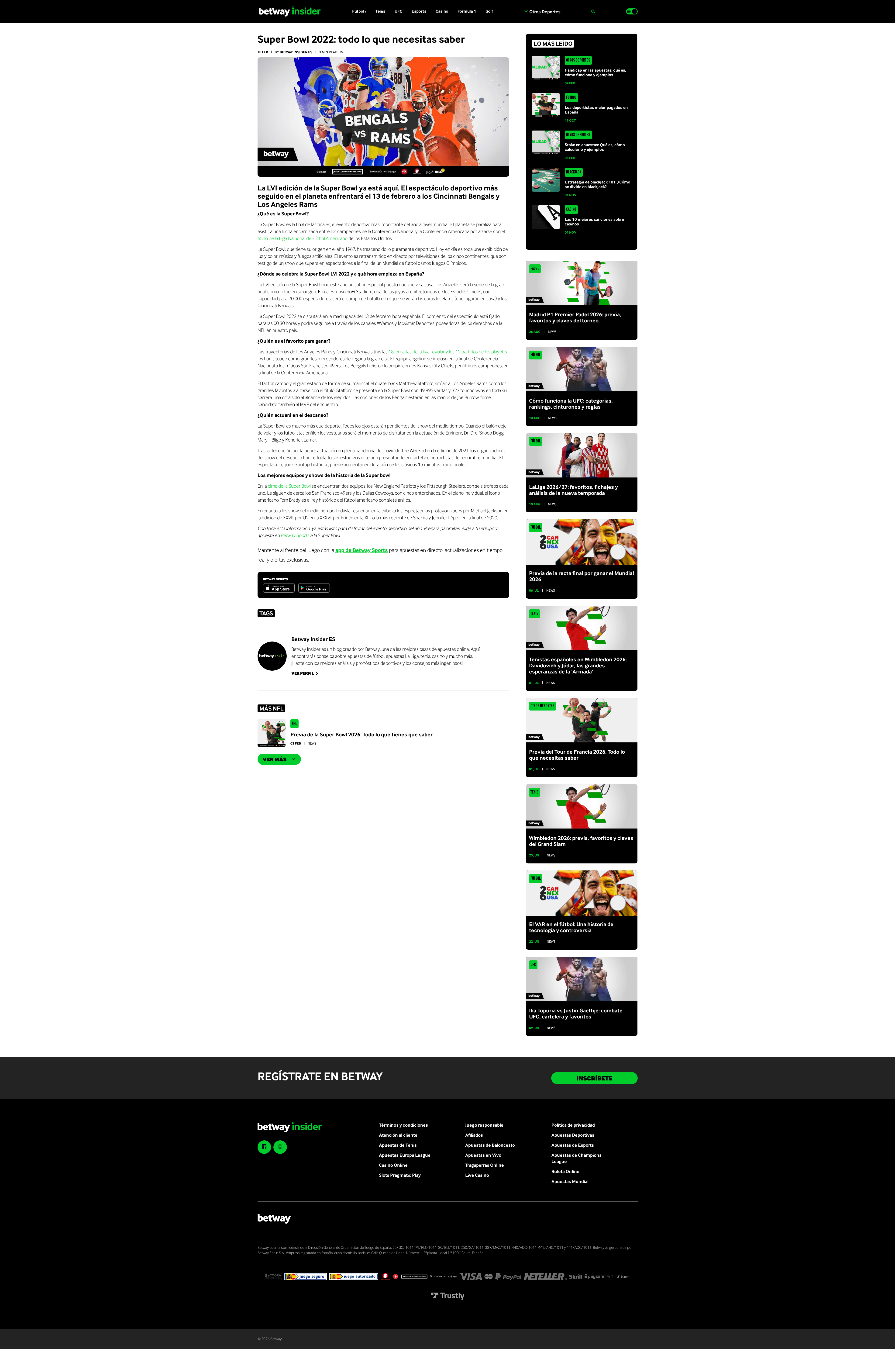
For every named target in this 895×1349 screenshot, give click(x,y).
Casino (442, 11)
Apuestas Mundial (570, 1181)
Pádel (534, 268)
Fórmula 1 (467, 11)
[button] (593, 11)
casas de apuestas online (444, 649)
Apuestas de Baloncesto (490, 1145)
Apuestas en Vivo (483, 1155)
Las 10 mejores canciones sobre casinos (594, 221)
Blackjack (573, 172)
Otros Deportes (578, 60)
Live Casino (477, 1175)
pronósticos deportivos (379, 663)
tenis (425, 656)
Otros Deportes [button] (544, 11)
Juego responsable (484, 1125)
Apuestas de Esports (572, 1145)
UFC (398, 11)
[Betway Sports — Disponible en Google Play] (314, 588)
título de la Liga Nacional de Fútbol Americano (303, 238)
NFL (294, 723)
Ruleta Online (565, 1171)
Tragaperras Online (484, 1165)
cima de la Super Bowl (289, 486)
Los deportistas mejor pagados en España (596, 109)
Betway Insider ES (296, 52)
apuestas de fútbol (366, 656)
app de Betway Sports (361, 550)
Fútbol (358, 11)
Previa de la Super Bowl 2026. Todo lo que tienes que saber (361, 734)
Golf (489, 11)
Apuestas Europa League (404, 1155)
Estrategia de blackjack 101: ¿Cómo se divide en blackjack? (597, 184)
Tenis (380, 11)
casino (438, 656)
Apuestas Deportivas (572, 1135)
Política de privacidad (573, 1125)
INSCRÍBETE (594, 1078)
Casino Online (393, 1165)
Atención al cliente (398, 1135)
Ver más (274, 759)
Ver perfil (303, 673)
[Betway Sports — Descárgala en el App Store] (279, 588)
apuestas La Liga (402, 656)
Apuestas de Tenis (398, 1145)
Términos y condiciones (403, 1125)
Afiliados (474, 1135)
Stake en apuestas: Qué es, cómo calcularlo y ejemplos (595, 147)
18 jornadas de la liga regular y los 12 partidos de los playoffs (448, 351)
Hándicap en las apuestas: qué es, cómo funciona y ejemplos (595, 72)
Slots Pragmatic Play (400, 1175)
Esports (419, 11)
